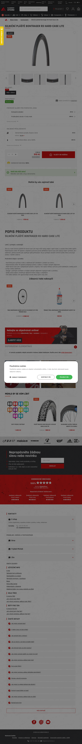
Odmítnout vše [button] (46, 377)
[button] (18, 377)
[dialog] (41, 372)
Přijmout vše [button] (64, 377)
